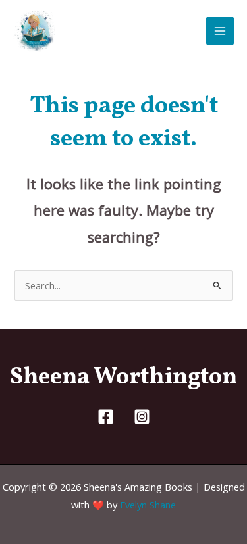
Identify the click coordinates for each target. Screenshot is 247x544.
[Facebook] (105, 416)
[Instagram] (142, 416)
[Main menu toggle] (220, 31)
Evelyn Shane (148, 504)
